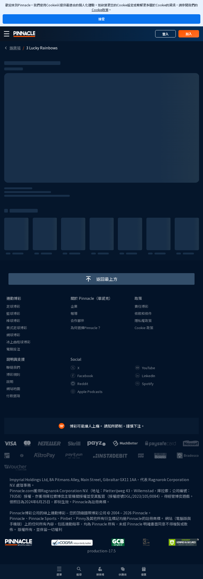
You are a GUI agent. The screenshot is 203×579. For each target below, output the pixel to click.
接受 (101, 19)
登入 (165, 34)
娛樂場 (15, 47)
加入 (189, 33)
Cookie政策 (100, 9)
